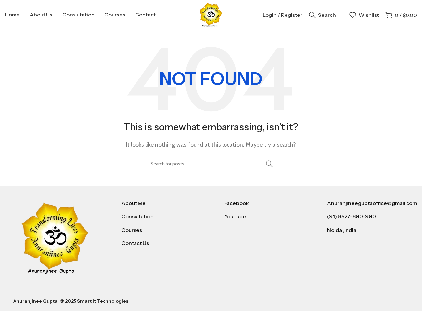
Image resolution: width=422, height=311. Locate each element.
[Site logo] (211, 14)
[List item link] (159, 203)
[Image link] (55, 237)
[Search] (269, 163)
